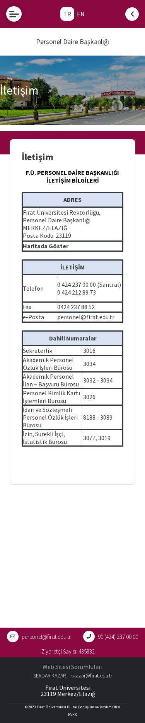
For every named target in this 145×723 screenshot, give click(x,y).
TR (67, 14)
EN (81, 14)
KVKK (72, 714)
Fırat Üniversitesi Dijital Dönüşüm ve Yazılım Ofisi (78, 706)
